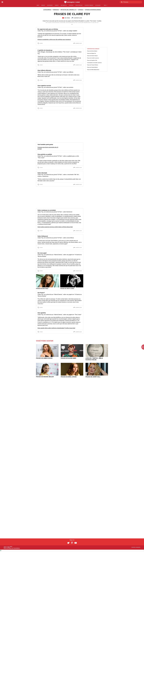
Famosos (56, 9)
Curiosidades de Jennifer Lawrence (94, 62)
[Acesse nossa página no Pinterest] (72, 542)
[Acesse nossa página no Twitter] (68, 542)
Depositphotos (17, 548)
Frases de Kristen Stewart (92, 55)
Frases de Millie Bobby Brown (93, 69)
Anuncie (138, 547)
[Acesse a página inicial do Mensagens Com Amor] (72, 2)
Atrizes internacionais (93, 9)
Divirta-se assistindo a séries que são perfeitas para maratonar (54, 39)
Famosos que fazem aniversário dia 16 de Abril (48, 148)
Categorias (47, 9)
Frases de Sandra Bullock (92, 67)
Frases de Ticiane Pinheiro (92, 65)
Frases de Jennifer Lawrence (93, 58)
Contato (133, 547)
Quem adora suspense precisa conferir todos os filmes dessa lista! (55, 227)
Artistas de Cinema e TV (68, 9)
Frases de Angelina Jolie (92, 60)
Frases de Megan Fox (91, 53)
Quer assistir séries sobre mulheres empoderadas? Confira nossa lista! (56, 328)
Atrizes (80, 9)
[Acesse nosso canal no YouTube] (75, 542)
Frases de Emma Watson (92, 51)
